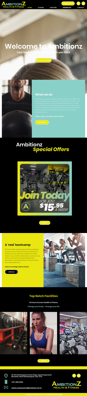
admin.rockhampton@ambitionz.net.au (26, 388)
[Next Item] (84, 333)
